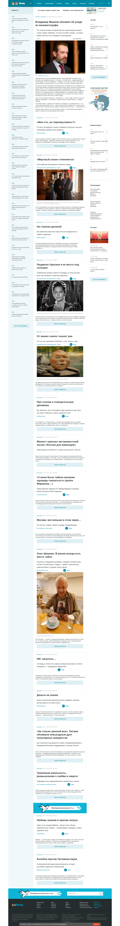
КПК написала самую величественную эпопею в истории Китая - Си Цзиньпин (98, 249)
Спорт (66, 902)
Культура (91, 3)
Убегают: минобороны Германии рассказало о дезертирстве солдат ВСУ (20, 20)
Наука (66, 905)
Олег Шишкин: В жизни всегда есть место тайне (59, 555)
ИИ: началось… (46, 658)
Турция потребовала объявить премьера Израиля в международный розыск (21, 75)
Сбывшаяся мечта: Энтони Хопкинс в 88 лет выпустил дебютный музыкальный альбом (21, 64)
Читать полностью (60, 146)
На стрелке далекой (49, 226)
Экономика (53, 905)
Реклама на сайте (84, 902)
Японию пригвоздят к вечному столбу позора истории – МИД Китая (99, 260)
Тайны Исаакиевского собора (98, 58)
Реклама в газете (84, 904)
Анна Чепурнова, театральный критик (46, 784)
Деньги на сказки (47, 695)
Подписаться (101, 894)
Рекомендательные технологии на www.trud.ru (86, 906)
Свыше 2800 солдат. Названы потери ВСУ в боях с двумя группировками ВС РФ (21, 218)
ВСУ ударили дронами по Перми (19, 277)
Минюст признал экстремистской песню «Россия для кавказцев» (57, 443)
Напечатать (78, 38)
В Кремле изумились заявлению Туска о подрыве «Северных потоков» (19, 167)
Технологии (68, 907)
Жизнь (74, 3)
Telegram (96, 907)
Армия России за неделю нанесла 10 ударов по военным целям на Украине (20, 207)
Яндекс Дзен (97, 904)
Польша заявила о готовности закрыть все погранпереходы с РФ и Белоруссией (20, 53)
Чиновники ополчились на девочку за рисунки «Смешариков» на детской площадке (21, 128)
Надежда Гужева (41, 416)
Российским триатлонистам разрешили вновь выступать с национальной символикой (19, 97)
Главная (39, 3)
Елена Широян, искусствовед (44, 528)
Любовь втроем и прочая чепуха (57, 820)
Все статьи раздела (21, 326)
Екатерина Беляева (42, 494)
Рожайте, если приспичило (73, 10)
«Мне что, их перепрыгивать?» (56, 122)
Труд (67, 133)
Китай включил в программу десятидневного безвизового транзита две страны (18, 258)
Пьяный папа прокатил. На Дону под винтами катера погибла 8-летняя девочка (20, 187)
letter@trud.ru (68, 922)
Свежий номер (49, 3)
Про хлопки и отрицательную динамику (55, 404)
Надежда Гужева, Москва (43, 870)
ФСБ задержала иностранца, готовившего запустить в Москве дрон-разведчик (19, 305)
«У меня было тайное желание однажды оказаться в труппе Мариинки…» (56, 480)
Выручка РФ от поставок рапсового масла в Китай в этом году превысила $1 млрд (20, 31)
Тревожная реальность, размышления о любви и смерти (57, 774)
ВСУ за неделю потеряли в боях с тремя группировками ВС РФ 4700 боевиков (20, 229)
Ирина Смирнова (41, 133)
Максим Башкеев (41, 706)
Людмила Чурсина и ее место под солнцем (58, 266)
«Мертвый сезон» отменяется (55, 159)
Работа (67, 3)
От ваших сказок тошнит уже (49, 10)
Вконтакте (96, 902)
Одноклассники (98, 905)
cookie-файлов (62, 924)
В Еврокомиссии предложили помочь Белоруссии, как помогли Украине (98, 152)
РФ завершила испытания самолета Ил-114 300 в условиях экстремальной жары (20, 42)
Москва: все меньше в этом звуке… (59, 520)
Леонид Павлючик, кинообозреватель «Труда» (49, 167)
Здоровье (67, 904)
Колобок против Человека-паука (57, 859)
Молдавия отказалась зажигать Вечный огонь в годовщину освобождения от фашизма (19, 86)
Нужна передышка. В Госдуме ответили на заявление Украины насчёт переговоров (19, 117)
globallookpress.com (43, 75)
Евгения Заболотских (42, 570)
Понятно (96, 924)
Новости (59, 3)
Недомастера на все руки (97, 161)
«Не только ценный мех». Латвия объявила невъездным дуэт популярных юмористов (57, 734)
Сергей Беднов (41, 833)
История (39, 907)
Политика (82, 3)
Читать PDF (101, 11)
